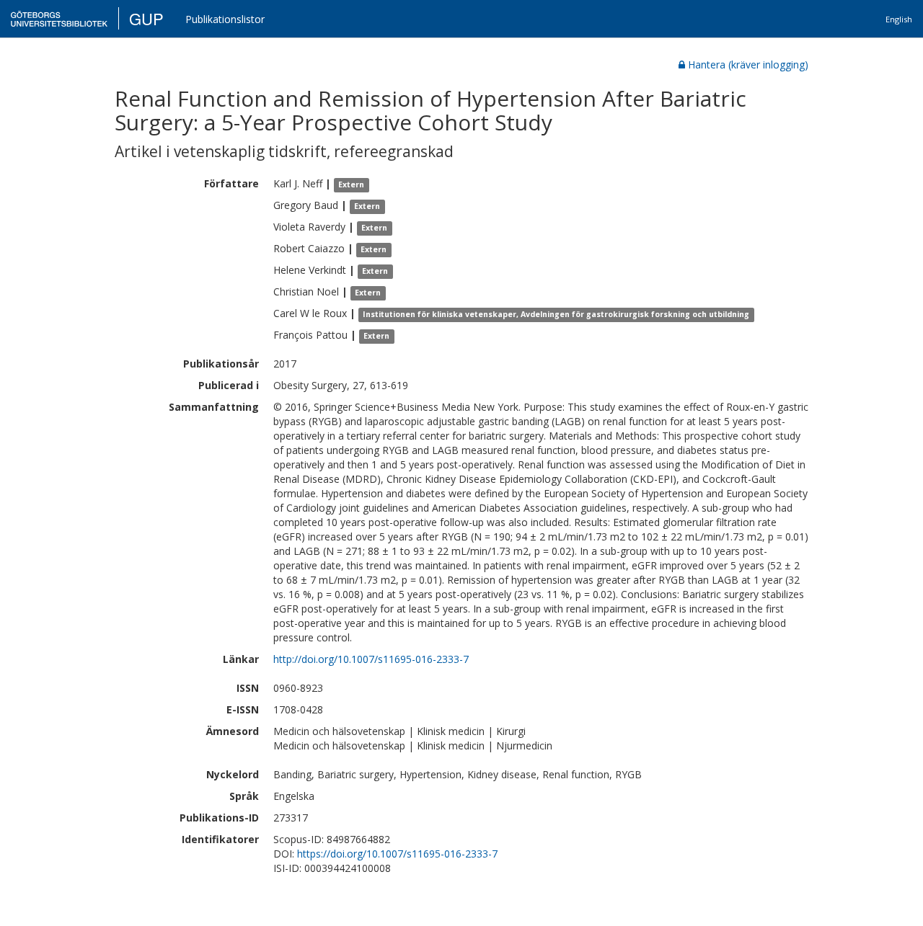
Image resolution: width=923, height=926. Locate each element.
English (899, 19)
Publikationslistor (225, 19)
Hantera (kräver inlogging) (748, 64)
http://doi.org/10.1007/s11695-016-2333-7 (371, 659)
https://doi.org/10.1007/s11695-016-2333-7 (397, 853)
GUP (146, 18)
